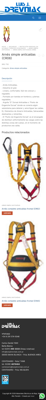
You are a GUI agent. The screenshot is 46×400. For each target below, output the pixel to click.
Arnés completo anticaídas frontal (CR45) (21, 301)
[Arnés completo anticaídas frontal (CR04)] (39, 55)
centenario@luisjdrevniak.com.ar (15, 367)
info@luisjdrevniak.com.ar (12, 352)
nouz (32, 396)
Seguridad (13, 46)
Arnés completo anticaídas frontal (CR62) (21, 209)
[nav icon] (39, 17)
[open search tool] (33, 18)
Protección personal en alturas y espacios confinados (20, 47)
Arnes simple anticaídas (18, 68)
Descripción (7, 78)
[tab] (7, 78)
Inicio (4, 46)
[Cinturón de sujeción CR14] (43, 55)
